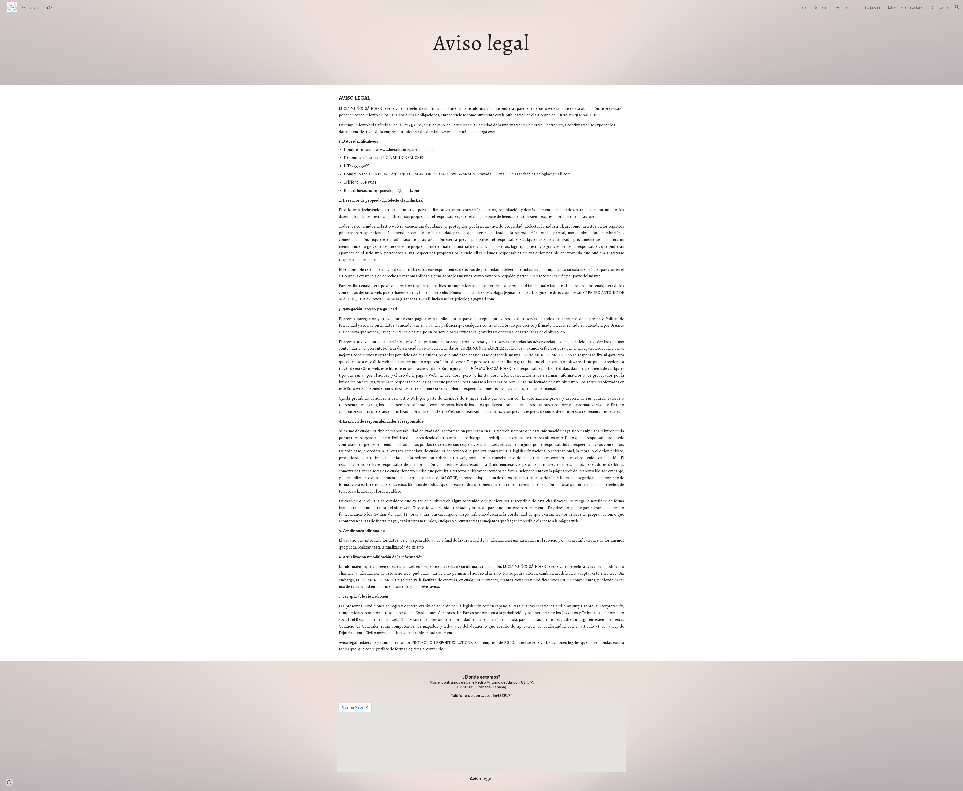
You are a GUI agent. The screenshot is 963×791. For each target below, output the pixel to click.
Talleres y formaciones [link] (906, 7)
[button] (957, 7)
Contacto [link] (940, 7)
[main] (481, 42)
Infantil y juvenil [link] (868, 7)
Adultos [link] (842, 7)
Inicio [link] (802, 7)
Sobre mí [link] (821, 7)
